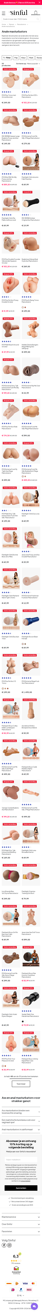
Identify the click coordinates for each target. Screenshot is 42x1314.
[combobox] (19, 19)
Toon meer (21, 1084)
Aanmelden (21, 1188)
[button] (39, 2)
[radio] (2, 92)
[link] (4, 24)
